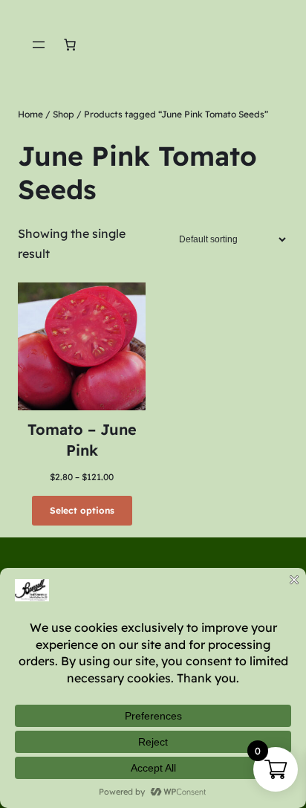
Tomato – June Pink (82, 439)
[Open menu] (39, 45)
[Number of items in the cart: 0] (70, 44)
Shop (63, 114)
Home (30, 114)
